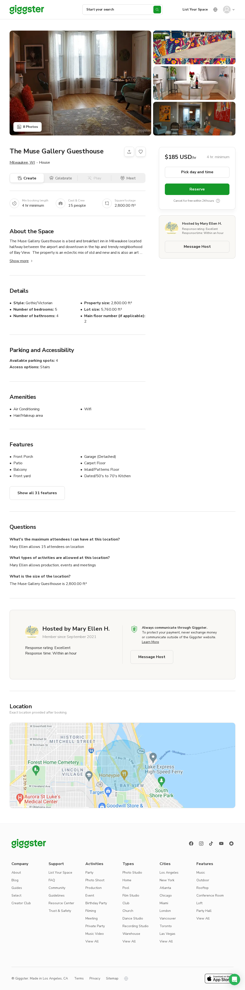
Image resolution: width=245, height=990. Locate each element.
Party (89, 872)
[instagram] (201, 843)
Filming (90, 911)
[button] (234, 979)
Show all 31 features (37, 493)
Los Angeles (169, 872)
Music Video (94, 933)
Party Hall (204, 911)
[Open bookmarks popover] (140, 152)
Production (93, 888)
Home (126, 880)
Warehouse (131, 933)
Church (127, 911)
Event (89, 895)
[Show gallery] (80, 83)
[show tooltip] (218, 201)
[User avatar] (227, 9)
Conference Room (210, 895)
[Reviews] (231, 843)
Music (200, 872)
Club (125, 903)
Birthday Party (96, 903)
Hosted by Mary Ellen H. (202, 223)
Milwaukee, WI (22, 162)
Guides (16, 888)
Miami (164, 903)
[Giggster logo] (28, 843)
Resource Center (61, 903)
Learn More (150, 642)
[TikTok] (211, 843)
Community (57, 888)
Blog (14, 880)
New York (167, 880)
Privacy (94, 978)
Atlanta (165, 888)
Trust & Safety (60, 911)
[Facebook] (191, 843)
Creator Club (21, 903)
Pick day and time (197, 172)
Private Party (95, 926)
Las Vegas (167, 933)
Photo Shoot (94, 880)
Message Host (197, 246)
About (16, 872)
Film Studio (130, 895)
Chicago (166, 895)
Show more (19, 261)
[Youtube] (221, 843)
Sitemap (112, 978)
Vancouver (168, 918)
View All (92, 941)
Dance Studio (132, 918)
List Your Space (195, 9)
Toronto (166, 926)
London (165, 911)
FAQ (52, 880)
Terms (79, 978)
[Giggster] (27, 9)
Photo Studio (132, 872)
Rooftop (202, 888)
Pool (125, 888)
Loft (199, 903)
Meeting (91, 918)
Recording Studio (135, 926)
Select (16, 895)
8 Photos (30, 126)
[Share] (129, 152)
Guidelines (57, 895)
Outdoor (202, 880)
